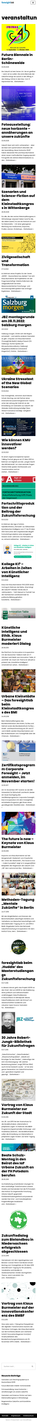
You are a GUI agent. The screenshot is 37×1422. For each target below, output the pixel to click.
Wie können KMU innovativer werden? (16, 444)
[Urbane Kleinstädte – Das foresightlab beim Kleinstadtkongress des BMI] (18, 680)
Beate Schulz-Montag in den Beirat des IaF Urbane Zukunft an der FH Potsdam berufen (18, 1165)
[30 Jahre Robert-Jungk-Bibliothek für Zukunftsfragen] (18, 1023)
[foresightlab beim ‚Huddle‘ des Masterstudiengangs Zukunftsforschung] (18, 947)
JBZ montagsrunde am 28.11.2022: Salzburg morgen (18, 321)
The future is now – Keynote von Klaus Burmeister (18, 842)
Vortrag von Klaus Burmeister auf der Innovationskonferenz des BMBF (18, 1309)
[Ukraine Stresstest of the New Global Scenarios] (18, 365)
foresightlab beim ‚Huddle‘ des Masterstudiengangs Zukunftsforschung (18, 970)
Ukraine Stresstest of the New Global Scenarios (17, 383)
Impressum (15, 1416)
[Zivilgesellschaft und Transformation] (18, 243)
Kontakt (5, 1416)
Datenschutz (28, 1416)
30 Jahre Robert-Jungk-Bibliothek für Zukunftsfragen (18, 1041)
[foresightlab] (8, 2)
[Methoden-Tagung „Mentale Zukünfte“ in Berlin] (18, 884)
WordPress (27, 1420)
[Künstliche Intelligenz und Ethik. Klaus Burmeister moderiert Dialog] (18, 613)
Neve (8, 1420)
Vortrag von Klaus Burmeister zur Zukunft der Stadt (17, 1108)
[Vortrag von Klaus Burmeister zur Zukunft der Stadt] (18, 1090)
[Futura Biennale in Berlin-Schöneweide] (18, 37)
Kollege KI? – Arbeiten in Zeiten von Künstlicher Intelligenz (17, 570)
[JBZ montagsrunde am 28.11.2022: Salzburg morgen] (18, 304)
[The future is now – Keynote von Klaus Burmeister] (18, 823)
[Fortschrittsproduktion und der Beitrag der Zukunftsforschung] (18, 487)
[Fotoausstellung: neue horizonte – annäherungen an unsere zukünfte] (18, 103)
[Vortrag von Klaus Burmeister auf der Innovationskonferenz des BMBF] (18, 1290)
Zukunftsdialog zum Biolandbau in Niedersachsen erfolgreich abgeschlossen (17, 1243)
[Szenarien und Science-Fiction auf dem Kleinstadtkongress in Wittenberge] (18, 176)
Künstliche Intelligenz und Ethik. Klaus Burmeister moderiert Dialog (16, 635)
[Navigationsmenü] (33, 2)
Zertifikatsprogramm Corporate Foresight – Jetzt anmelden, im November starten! (18, 773)
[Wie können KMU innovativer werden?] (18, 427)
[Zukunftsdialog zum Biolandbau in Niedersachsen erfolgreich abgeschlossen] (18, 1219)
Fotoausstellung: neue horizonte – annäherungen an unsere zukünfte (17, 130)
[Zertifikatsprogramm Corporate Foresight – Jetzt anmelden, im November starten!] (18, 750)
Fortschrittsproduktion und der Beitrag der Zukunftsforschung (18, 509)
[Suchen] (32, 1366)
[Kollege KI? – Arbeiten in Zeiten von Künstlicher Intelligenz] (18, 552)
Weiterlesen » (19, 81)
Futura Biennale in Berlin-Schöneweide (16, 1386)
